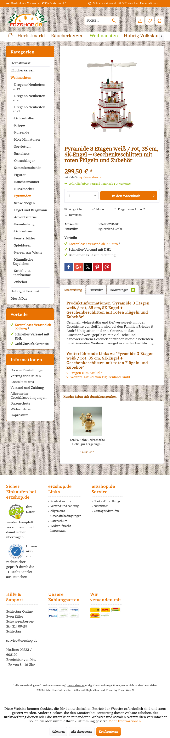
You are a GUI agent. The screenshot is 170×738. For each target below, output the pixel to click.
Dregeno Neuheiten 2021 (29, 109)
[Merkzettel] (149, 20)
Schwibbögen (24, 203)
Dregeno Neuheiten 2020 (29, 98)
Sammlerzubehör (27, 167)
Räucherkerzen (22, 70)
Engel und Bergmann (30, 210)
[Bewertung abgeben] (111, 165)
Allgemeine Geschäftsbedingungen (28, 395)
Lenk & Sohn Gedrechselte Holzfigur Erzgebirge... (87, 442)
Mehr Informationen (124, 721)
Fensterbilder (24, 238)
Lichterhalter (24, 118)
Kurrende (21, 132)
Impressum (19, 415)
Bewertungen (122, 290)
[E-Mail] (107, 267)
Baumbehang (23, 224)
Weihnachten (21, 77)
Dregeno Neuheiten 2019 (29, 86)
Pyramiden (22, 196)
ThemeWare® (126, 689)
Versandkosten (76, 685)
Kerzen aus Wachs (27, 252)
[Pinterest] (97, 267)
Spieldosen (22, 245)
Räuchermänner (26, 182)
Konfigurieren (108, 731)
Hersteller (96, 290)
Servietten (21, 146)
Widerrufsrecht (23, 409)
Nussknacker (23, 189)
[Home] (10, 36)
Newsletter (101, 506)
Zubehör (20, 282)
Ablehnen (58, 731)
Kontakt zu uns (22, 382)
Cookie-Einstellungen (27, 370)
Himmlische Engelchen (23, 261)
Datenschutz (20, 403)
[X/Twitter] (88, 267)
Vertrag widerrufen (26, 376)
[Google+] (78, 267)
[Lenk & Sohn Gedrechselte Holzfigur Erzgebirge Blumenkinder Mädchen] (87, 421)
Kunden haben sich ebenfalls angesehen (90, 396)
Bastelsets (21, 153)
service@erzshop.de (22, 640)
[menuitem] (159, 20)
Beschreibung (72, 290)
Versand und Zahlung (27, 387)
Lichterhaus (23, 231)
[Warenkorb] (159, 20)
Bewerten (75, 215)
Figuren (19, 175)
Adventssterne (25, 217)
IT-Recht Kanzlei (19, 572)
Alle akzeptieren (81, 731)
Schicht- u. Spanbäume (22, 272)
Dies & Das (19, 298)
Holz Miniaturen (26, 139)
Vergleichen (76, 209)
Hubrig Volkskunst (25, 291)
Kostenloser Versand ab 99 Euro (33, 327)
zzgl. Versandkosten (90, 177)
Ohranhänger (24, 160)
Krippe (19, 125)
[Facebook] (68, 267)
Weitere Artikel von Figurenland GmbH (100, 377)
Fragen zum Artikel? (131, 209)
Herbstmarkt (20, 63)
